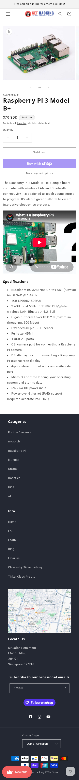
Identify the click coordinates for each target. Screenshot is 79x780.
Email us (14, 558)
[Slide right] (48, 87)
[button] (8, 13)
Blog (11, 549)
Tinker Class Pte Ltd (21, 576)
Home (12, 521)
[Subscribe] (64, 688)
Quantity (8, 129)
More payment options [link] (39, 173)
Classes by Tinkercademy (25, 567)
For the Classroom (20, 432)
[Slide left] (30, 87)
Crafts (12, 469)
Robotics (14, 478)
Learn (12, 540)
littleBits (13, 459)
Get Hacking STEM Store (44, 772)
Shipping (22, 123)
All (10, 496)
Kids (11, 487)
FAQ (11, 531)
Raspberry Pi (17, 450)
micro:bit (14, 441)
